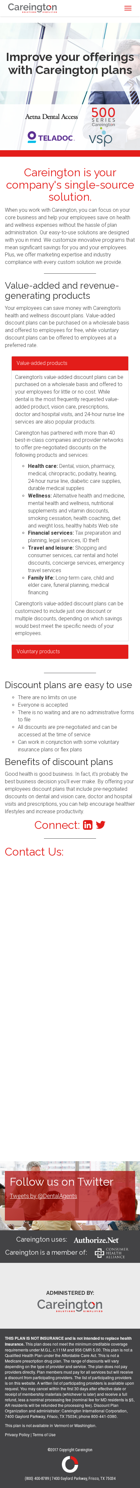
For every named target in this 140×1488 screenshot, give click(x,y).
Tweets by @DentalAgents (43, 1195)
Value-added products (42, 363)
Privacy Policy (17, 1434)
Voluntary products (38, 651)
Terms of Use (44, 1434)
